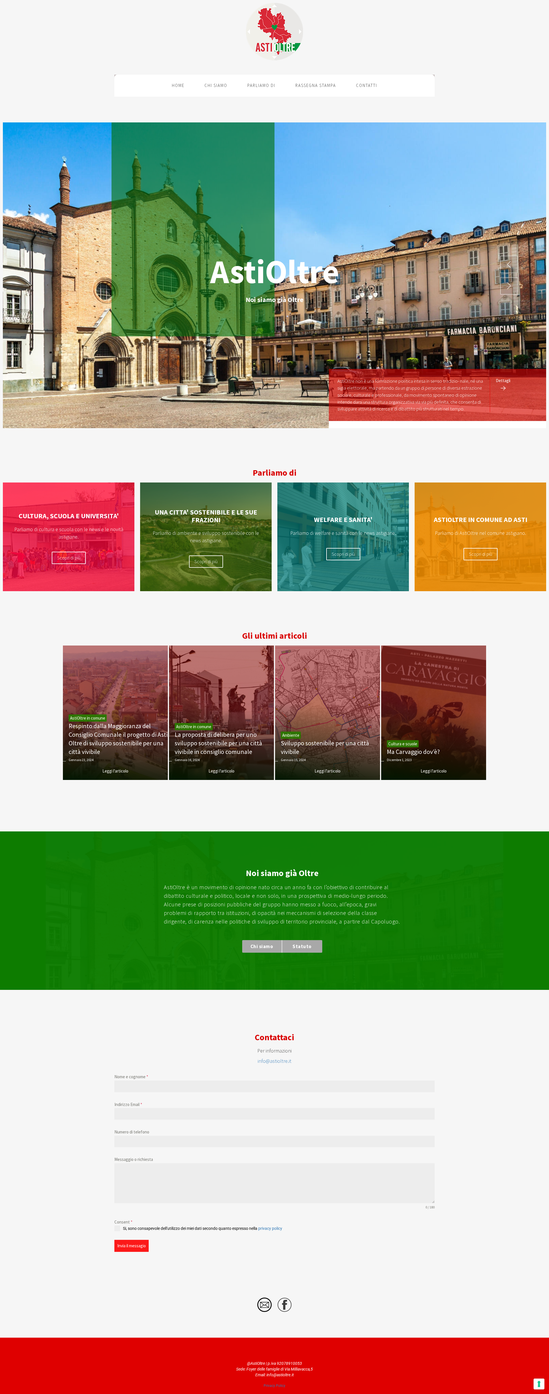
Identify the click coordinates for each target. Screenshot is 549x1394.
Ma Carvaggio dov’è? (413, 752)
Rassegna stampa (315, 85)
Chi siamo (215, 85)
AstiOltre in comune (87, 718)
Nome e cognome (131, 1076)
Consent (123, 1222)
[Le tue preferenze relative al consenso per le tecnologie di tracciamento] (539, 1384)
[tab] (32, 372)
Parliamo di (261, 85)
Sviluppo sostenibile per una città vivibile (325, 747)
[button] (509, 264)
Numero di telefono (131, 1132)
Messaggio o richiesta (133, 1159)
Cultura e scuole (402, 743)
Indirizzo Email (128, 1104)
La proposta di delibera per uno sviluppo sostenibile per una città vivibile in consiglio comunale (218, 743)
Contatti (366, 85)
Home (178, 85)
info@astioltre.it (274, 1061)
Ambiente (290, 735)
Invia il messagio (131, 1245)
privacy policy (270, 1228)
